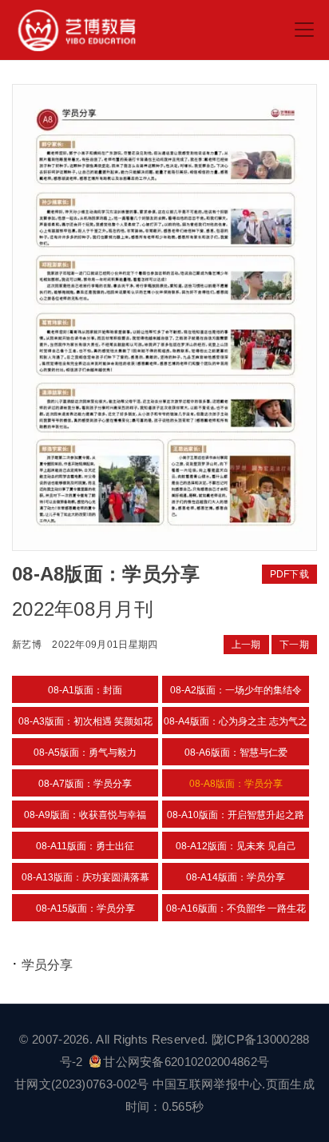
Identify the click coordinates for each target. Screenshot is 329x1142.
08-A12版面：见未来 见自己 (236, 846)
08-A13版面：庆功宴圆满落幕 (85, 877)
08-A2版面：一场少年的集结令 (236, 690)
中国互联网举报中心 (208, 1084)
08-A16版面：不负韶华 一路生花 (236, 908)
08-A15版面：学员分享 (85, 908)
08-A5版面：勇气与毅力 (85, 752)
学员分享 (47, 965)
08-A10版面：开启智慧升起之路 (235, 815)
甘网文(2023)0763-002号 (81, 1084)
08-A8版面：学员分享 (236, 783)
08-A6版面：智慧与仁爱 (235, 752)
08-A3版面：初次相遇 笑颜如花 (85, 721)
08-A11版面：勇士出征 (85, 846)
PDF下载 (290, 574)
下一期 (294, 644)
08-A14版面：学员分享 (235, 877)
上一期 (246, 644)
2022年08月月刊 (82, 609)
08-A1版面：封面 (85, 690)
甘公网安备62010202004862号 (186, 1061)
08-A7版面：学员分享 (85, 783)
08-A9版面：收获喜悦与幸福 (85, 815)
